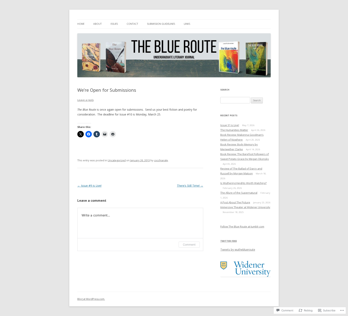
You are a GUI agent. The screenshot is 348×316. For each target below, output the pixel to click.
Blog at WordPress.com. (91, 299)
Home (80, 24)
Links (187, 24)
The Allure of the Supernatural (238, 193)
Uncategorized (117, 160)
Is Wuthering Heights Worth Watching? (243, 183)
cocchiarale (161, 160)
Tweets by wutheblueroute (237, 249)
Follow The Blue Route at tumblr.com (242, 226)
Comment (189, 244)
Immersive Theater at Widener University (245, 207)
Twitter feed (228, 240)
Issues (114, 24)
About (97, 24)
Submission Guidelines (161, 24)
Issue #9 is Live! (89, 185)
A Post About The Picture (235, 202)
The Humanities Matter (234, 130)
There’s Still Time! (190, 185)
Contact (132, 24)
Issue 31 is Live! (229, 125)
